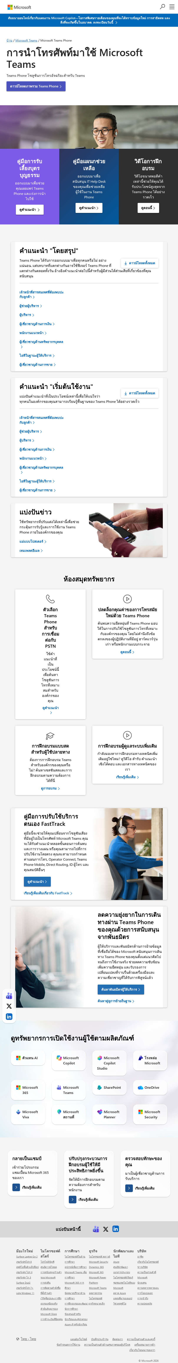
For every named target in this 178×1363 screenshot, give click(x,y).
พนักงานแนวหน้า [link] (31, 333)
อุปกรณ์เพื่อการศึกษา (76, 1267)
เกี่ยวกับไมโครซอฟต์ (148, 1261)
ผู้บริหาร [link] (25, 315)
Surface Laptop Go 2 (27, 1256)
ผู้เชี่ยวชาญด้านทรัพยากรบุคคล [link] (41, 341)
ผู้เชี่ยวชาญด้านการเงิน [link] (35, 324)
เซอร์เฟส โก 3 (23, 1277)
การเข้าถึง (142, 1298)
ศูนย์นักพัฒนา (120, 1267)
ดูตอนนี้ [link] (125, 652)
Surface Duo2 (23, 1282)
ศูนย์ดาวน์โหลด (49, 1267)
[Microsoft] (19, 7)
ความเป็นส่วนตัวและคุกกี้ (141, 1339)
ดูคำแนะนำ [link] (51, 708)
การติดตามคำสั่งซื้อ (51, 1287)
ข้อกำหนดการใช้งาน (68, 1344)
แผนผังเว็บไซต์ (78, 1339)
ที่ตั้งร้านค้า (46, 1293)
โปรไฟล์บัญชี (47, 1261)
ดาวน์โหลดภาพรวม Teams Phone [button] (34, 86)
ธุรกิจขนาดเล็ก (97, 1303)
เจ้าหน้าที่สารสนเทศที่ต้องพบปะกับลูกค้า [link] (42, 294)
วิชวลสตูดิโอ (119, 1303)
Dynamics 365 (96, 1267)
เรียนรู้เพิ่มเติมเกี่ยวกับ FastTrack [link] (46, 893)
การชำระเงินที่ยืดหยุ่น (52, 1319)
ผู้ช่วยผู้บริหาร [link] (29, 306)
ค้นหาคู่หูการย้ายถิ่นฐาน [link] (114, 1001)
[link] (96, 1228)
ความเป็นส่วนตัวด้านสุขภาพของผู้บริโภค (107, 1344)
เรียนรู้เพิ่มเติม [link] (126, 777)
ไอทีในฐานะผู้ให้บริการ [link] (35, 355)
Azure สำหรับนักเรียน (76, 1324)
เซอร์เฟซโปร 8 (24, 1261)
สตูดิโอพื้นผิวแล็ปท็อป (27, 1267)
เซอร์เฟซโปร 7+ (24, 1287)
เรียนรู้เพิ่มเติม (32, 1187)
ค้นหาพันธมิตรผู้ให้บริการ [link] (119, 989)
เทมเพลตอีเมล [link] (30, 550)
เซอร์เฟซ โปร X (24, 1272)
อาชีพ (140, 1256)
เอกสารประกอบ (121, 1272)
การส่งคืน (46, 1282)
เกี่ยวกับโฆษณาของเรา (142, 1350)
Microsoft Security (98, 1261)
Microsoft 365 (96, 1272)
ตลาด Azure (119, 1293)
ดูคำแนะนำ (28, 209)
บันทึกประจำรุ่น (99, 1339)
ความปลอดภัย (144, 1303)
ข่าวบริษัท (142, 1267)
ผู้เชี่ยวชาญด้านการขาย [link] (36, 364)
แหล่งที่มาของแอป (122, 1298)
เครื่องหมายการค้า (144, 1344)
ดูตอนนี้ (146, 208)
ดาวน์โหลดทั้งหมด (142, 263)
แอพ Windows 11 (25, 1293)
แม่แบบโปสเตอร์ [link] (31, 541)
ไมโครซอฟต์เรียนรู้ (123, 1277)
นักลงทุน (142, 1282)
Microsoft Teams (26, 40)
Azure (116, 1261)
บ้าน (9, 40)
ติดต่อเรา (117, 1339)
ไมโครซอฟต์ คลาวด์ (99, 1256)
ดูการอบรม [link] (49, 788)
